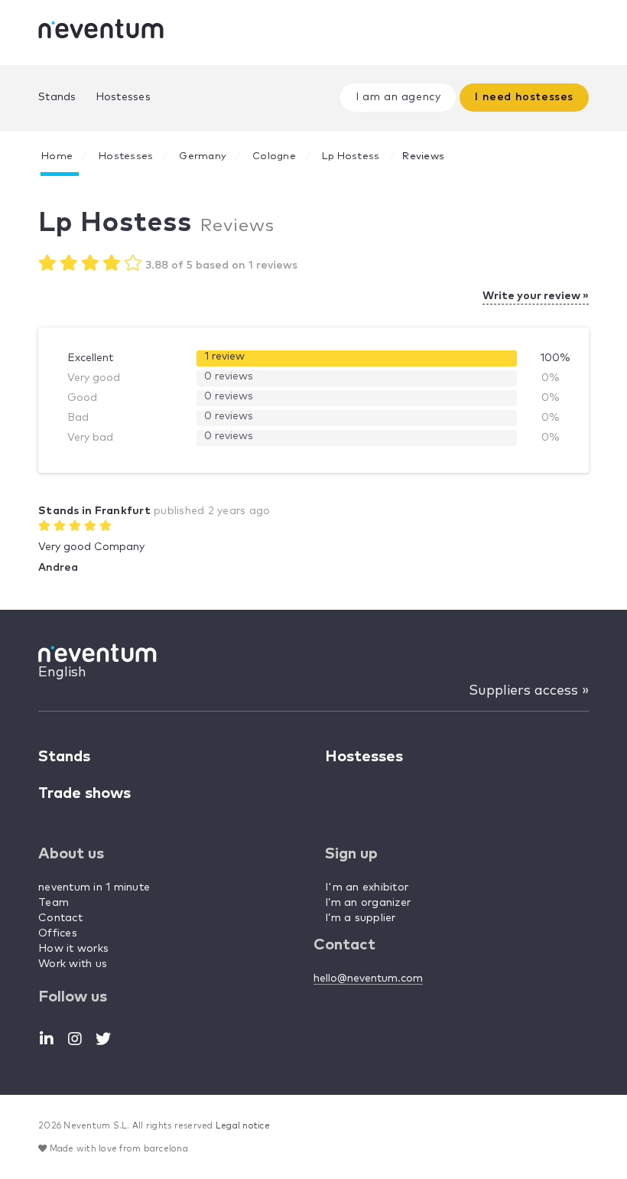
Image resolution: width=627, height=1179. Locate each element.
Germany (202, 156)
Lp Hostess (351, 156)
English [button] (62, 672)
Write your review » (535, 296)
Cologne (274, 156)
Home (57, 156)
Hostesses (123, 97)
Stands (57, 97)
